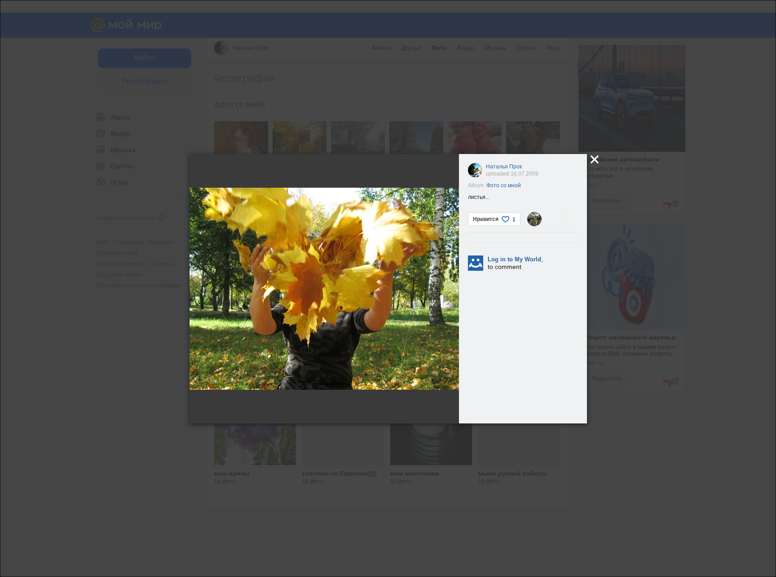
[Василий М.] (534, 219)
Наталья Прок (504, 166)
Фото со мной (503, 185)
